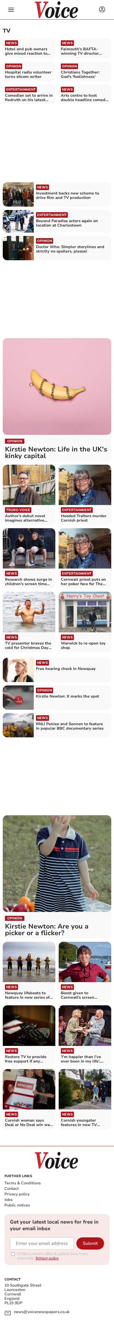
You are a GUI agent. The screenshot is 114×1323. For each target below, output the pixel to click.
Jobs (8, 1199)
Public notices (17, 1205)
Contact (11, 1188)
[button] (11, 9)
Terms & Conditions (22, 1183)
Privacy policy (17, 1194)
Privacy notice (47, 1258)
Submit (90, 1243)
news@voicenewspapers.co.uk (41, 1312)
